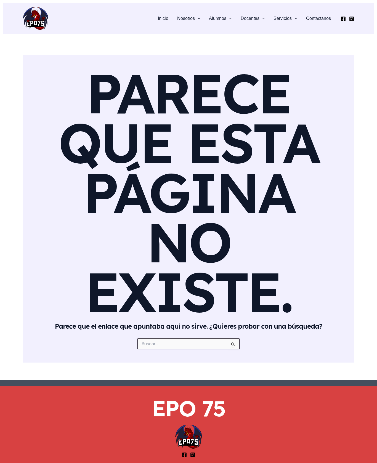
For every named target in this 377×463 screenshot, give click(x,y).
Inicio (163, 18)
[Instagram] (351, 18)
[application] (197, 18)
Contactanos (318, 18)
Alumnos (217, 18)
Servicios (283, 18)
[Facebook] (343, 18)
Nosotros (186, 18)
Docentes (250, 18)
